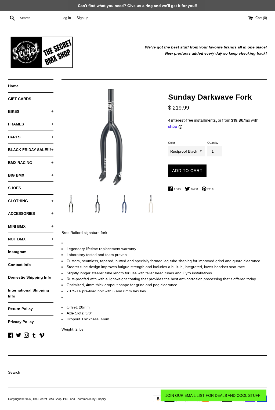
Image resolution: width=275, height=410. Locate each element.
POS (66, 399)
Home (13, 86)
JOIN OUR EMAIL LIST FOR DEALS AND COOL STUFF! (213, 395)
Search (14, 372)
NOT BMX (30, 239)
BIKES (30, 111)
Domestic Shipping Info (29, 277)
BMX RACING (30, 162)
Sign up (82, 18)
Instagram (17, 252)
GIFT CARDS (19, 99)
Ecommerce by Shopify (91, 399)
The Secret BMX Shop (46, 399)
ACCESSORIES (30, 213)
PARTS (30, 137)
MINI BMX (30, 226)
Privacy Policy (21, 322)
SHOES (14, 188)
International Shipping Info (28, 293)
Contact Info (19, 264)
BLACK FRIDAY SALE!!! (30, 150)
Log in (66, 18)
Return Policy (20, 309)
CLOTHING (30, 201)
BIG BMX (30, 175)
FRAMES (30, 124)
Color (171, 142)
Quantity (212, 142)
